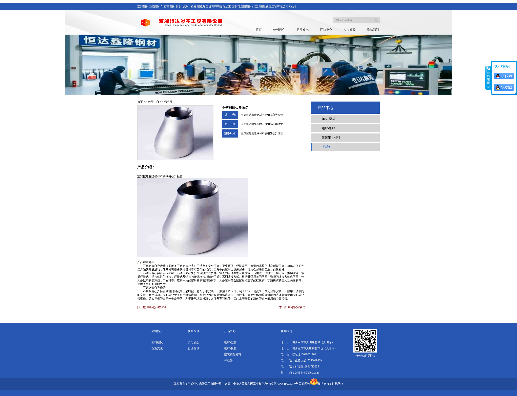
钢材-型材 (328, 119)
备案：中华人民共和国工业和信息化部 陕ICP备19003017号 (261, 383)
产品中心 (326, 29)
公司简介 (279, 29)
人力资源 (349, 29)
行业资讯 (193, 348)
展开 (488, 78)
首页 (259, 29)
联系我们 (373, 29)
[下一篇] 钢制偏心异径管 (291, 307)
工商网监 (304, 383)
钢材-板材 (328, 128)
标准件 (168, 101)
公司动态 (193, 342)
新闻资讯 (302, 29)
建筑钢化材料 (331, 137)
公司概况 (157, 342)
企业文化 (157, 348)
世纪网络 (337, 383)
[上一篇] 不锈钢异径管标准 (151, 307)
